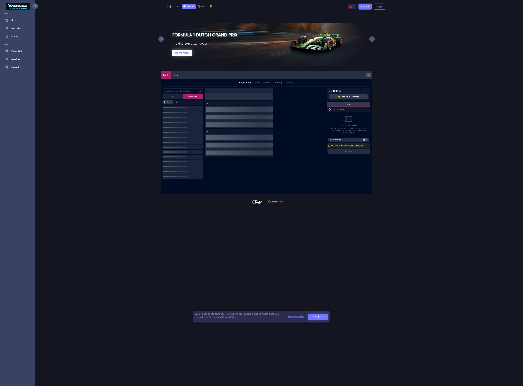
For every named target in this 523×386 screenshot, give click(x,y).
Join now (365, 6)
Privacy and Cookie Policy (222, 317)
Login (380, 6)
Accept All (318, 316)
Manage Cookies (296, 316)
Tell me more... (182, 52)
